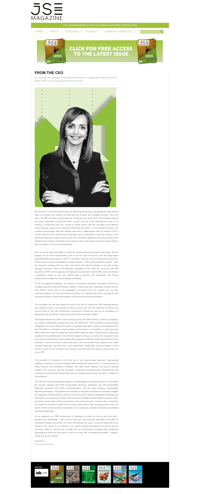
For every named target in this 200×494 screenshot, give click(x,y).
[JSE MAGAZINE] (46, 18)
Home (39, 31)
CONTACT (92, 31)
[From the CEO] (76, 206)
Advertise (38, 467)
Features (72, 31)
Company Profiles (118, 31)
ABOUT (54, 31)
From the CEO (49, 73)
